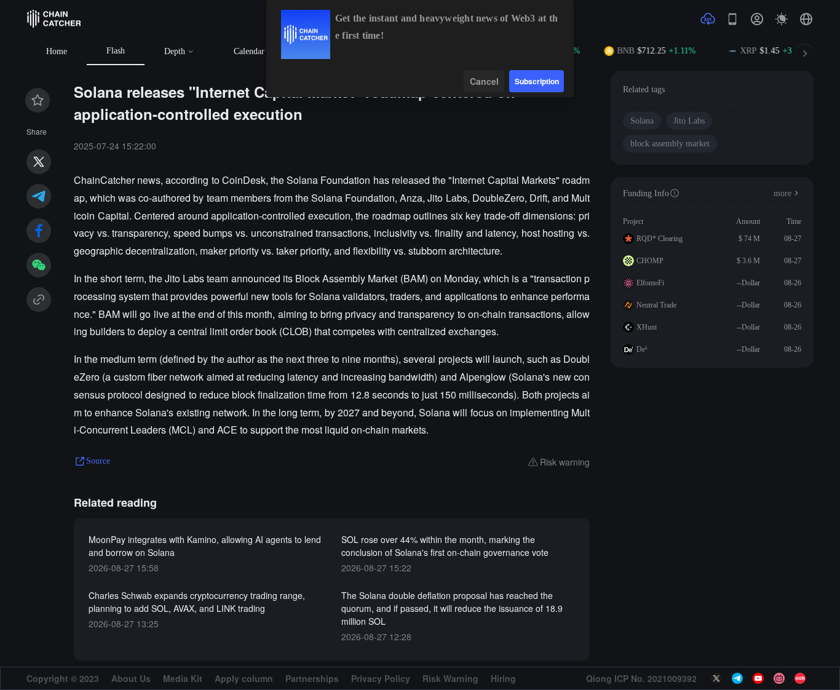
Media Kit (182, 678)
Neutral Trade (656, 305)
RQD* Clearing (659, 238)
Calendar (249, 51)
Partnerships (312, 678)
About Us (131, 678)
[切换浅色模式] (781, 19)
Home (56, 51)
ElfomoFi (650, 283)
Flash (115, 50)
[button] (806, 19)
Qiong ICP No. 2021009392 (641, 678)
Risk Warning (450, 678)
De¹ (642, 349)
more (782, 193)
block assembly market (670, 143)
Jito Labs (689, 120)
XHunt (646, 327)
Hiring (503, 678)
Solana (642, 120)
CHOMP (650, 260)
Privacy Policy (380, 678)
